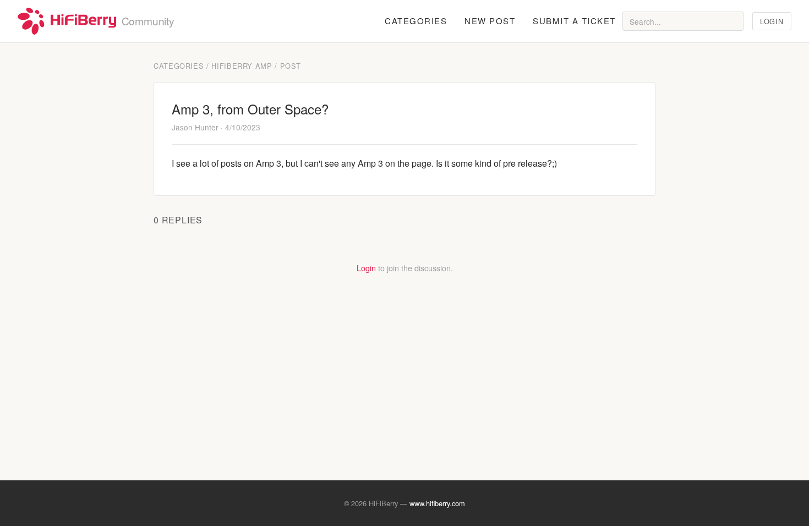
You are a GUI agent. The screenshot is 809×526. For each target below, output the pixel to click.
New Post (489, 20)
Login (771, 21)
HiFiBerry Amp (241, 66)
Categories (416, 20)
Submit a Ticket (574, 20)
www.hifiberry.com (437, 503)
